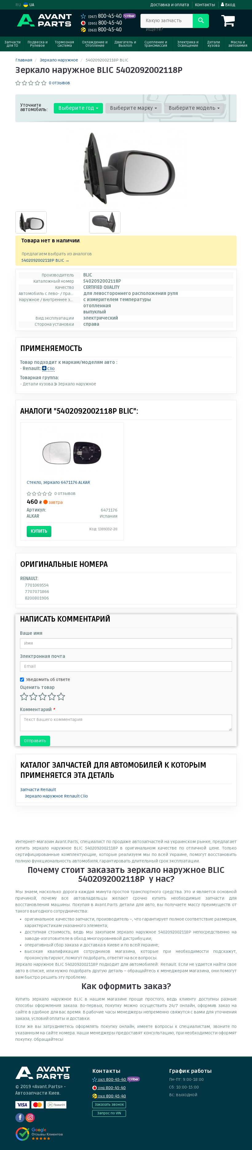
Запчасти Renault (38, 789)
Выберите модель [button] (193, 108)
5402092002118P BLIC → (45, 260)
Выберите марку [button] (132, 108)
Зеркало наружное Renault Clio (56, 796)
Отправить (35, 740)
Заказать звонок (109, 1104)
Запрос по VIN (109, 1113)
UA (31, 4)
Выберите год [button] (76, 108)
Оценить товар (37, 687)
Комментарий (37, 709)
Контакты (205, 4)
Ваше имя (31, 633)
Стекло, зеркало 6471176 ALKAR (58, 482)
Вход (229, 4)
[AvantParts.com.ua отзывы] (39, 1134)
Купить (39, 531)
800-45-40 (105, 16)
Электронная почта (42, 656)
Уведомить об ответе (48, 679)
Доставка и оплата (169, 4)
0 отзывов (59, 83)
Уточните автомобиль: (34, 107)
